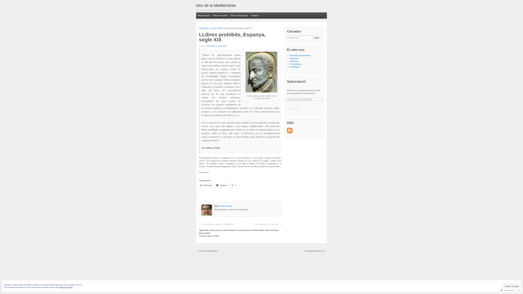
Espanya (246, 230)
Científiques (295, 67)
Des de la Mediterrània (216, 5)
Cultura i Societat (216, 28)
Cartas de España (228, 230)
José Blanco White (257, 230)
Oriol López (222, 46)
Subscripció (296, 81)
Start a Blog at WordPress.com (315, 251)
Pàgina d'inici (204, 28)
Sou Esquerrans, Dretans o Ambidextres (218, 224)
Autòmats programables (300, 55)
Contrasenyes (296, 64)
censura (239, 230)
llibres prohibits (204, 233)
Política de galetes (66, 287)
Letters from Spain (271, 230)
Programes (294, 58)
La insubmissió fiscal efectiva (266, 224)
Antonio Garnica (215, 230)
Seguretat (294, 61)
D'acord (293, 107)
